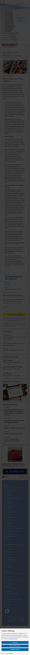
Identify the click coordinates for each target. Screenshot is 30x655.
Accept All (15, 642)
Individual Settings (15, 649)
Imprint (2, 653)
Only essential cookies (15, 646)
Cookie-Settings (9, 653)
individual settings (13, 639)
